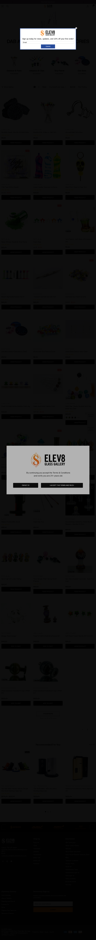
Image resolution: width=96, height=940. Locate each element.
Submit (48, 46)
